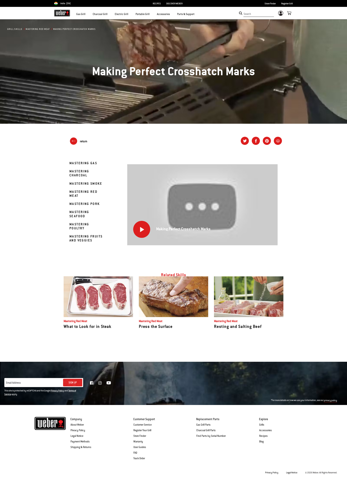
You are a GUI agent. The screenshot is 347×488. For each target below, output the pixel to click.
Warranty (138, 441)
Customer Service (142, 424)
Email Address (13, 382)
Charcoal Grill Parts (206, 430)
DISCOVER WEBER (174, 3)
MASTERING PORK (84, 204)
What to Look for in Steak (87, 326)
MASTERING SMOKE (85, 183)
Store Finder (270, 3)
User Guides (139, 447)
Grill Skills (14, 29)
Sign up (72, 382)
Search (247, 14)
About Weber (77, 424)
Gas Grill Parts (203, 424)
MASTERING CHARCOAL (79, 173)
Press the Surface (156, 326)
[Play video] (141, 229)
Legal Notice (76, 436)
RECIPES (157, 3)
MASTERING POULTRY (79, 226)
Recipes (263, 436)
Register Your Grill (142, 430)
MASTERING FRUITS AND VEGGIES (85, 238)
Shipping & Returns (80, 447)
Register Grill (287, 3)
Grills (261, 424)
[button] (87, 14)
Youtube (108, 383)
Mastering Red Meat (38, 29)
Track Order (139, 458)
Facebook (91, 383)
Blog (261, 441)
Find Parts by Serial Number (211, 436)
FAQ (135, 452)
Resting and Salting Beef (238, 326)
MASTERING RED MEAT (83, 194)
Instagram (100, 383)
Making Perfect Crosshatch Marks (74, 29)
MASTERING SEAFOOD (79, 214)
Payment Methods (80, 441)
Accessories (265, 430)
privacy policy (330, 400)
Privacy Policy (57, 390)
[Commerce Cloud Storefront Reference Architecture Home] (62, 13)
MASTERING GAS (83, 163)
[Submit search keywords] (241, 13)
